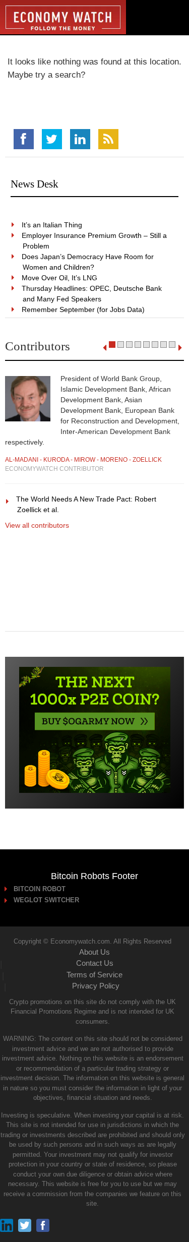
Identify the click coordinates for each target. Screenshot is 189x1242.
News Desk (34, 184)
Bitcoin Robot (40, 889)
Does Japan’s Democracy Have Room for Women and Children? (88, 262)
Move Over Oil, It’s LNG (60, 278)
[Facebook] (24, 139)
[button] (112, 344)
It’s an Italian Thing (52, 225)
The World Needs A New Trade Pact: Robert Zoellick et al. (86, 504)
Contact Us (94, 963)
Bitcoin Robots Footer (94, 876)
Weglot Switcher (47, 900)
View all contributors (37, 525)
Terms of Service (94, 974)
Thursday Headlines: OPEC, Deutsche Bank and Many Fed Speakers (92, 293)
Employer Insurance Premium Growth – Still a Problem (95, 240)
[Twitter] (52, 139)
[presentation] (104, 347)
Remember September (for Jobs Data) (84, 309)
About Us (94, 952)
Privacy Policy (95, 985)
